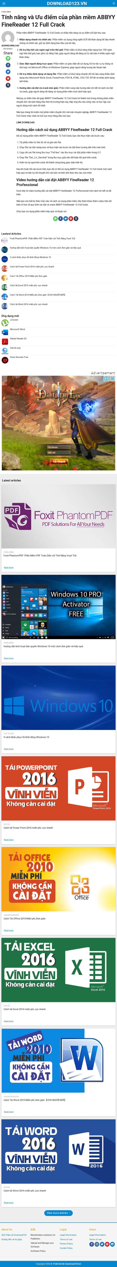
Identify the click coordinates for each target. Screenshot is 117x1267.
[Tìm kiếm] (114, 3)
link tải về (41, 142)
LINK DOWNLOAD (25, 122)
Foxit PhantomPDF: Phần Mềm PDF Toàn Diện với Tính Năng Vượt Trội (42, 238)
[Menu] (4, 3)
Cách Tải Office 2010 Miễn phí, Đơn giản (28, 276)
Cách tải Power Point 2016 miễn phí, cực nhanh (32, 266)
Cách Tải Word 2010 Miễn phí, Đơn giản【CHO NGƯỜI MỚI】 (38, 295)
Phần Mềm (6, 12)
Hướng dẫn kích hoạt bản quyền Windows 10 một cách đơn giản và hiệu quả (45, 248)
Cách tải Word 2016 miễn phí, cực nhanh (29, 304)
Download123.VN (58, 3)
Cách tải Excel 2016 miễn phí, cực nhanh (29, 285)
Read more (8, 567)
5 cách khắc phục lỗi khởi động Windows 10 (30, 257)
